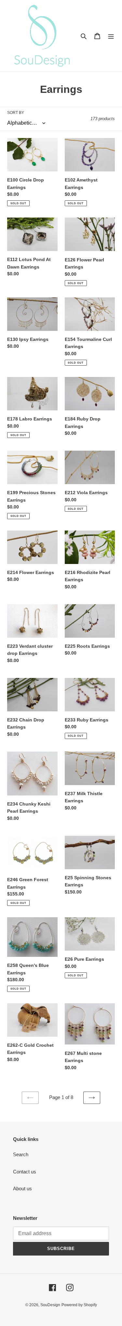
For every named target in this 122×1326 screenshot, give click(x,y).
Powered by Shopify (79, 1305)
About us (22, 1188)
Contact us (24, 1171)
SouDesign (50, 1305)
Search (20, 1154)
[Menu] (111, 36)
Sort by (15, 112)
